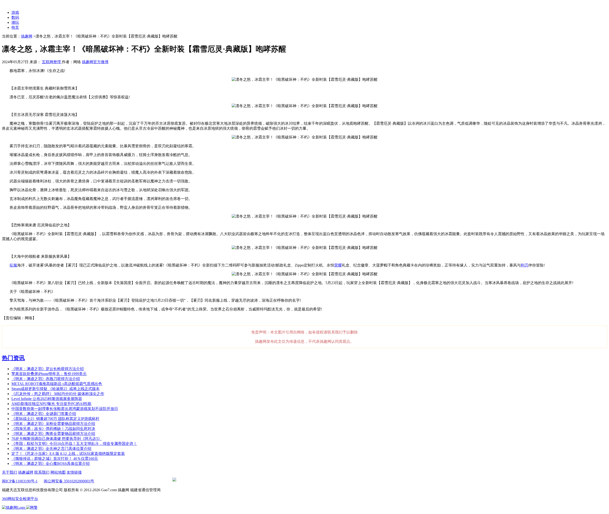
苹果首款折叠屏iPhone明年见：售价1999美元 (49, 374)
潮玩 (15, 22)
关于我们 (9, 472)
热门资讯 (13, 358)
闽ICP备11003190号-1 (20, 481)
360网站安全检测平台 (20, 499)
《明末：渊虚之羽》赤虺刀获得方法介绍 (45, 379)
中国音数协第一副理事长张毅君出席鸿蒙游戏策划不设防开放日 (64, 409)
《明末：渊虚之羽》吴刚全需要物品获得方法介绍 (53, 424)
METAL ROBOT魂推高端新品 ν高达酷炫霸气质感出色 (56, 384)
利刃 (524, 265)
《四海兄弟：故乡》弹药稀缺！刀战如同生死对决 (53, 429)
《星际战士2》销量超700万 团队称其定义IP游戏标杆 (55, 419)
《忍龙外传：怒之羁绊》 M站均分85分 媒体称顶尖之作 (57, 394)
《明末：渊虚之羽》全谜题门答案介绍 (43, 414)
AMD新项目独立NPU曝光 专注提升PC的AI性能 (51, 404)
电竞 (15, 27)
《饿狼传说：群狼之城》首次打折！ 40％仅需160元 (54, 459)
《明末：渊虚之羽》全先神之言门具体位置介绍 (51, 449)
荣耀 (338, 265)
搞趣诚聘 (25, 472)
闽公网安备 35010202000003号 (69, 481)
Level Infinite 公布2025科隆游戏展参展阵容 (46, 399)
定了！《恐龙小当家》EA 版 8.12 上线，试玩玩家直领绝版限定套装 (68, 454)
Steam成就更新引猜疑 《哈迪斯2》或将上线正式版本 (55, 389)
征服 (13, 265)
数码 (15, 17)
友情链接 (74, 472)
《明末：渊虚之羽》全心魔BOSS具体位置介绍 (50, 464)
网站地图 (58, 472)
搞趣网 (26, 36)
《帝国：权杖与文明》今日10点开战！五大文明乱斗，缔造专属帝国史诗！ (74, 444)
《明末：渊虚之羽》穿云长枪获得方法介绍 (47, 369)
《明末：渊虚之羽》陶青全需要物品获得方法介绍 (53, 434)
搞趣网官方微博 (95, 62)
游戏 (15, 12)
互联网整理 (52, 62)
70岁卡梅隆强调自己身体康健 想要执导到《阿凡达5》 (56, 439)
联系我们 (41, 472)
